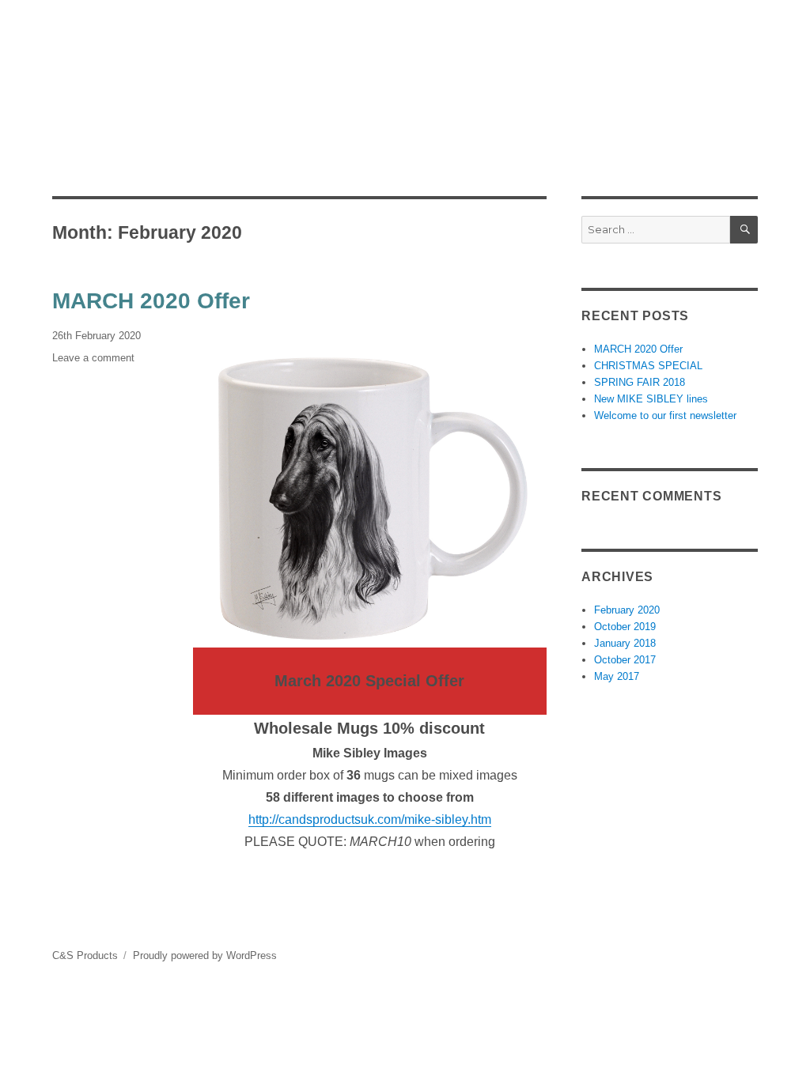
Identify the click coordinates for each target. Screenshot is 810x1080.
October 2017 (625, 660)
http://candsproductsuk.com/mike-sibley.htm (369, 819)
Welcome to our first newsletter (665, 415)
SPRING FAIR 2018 (639, 382)
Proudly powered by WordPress (205, 955)
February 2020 (627, 610)
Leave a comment (93, 358)
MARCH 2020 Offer (151, 301)
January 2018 (625, 643)
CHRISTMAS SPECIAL (648, 366)
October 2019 (625, 627)
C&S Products (85, 955)
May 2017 (616, 676)
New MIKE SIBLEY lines (651, 399)
